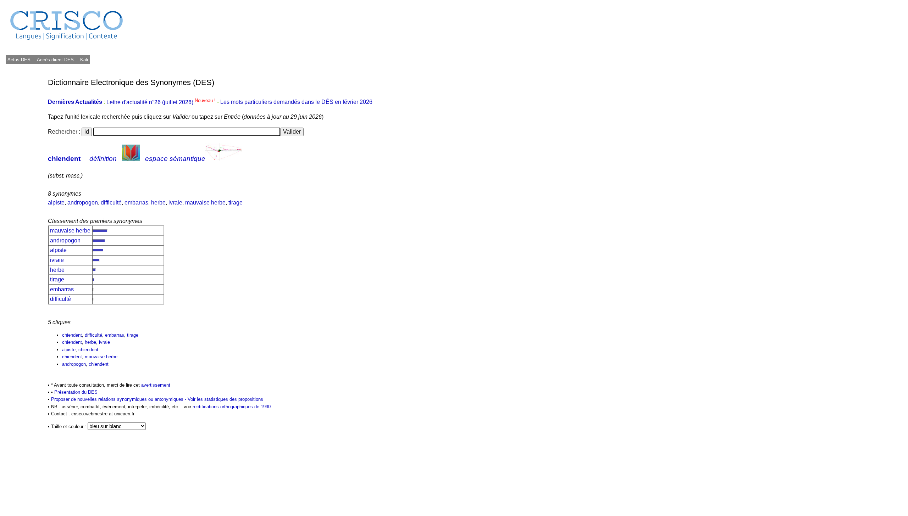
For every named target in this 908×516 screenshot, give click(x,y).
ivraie (175, 203)
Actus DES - (20, 59)
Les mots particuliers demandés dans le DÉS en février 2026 (296, 102)
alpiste (56, 203)
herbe (158, 203)
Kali (84, 59)
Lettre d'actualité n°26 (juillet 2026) (161, 102)
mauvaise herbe (205, 203)
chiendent (64, 158)
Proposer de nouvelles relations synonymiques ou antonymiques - (119, 399)
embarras (136, 203)
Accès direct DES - (57, 59)
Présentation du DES (76, 392)
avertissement (155, 385)
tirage (235, 203)
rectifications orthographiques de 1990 (232, 406)
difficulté (111, 203)
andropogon (82, 203)
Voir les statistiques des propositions (225, 399)
